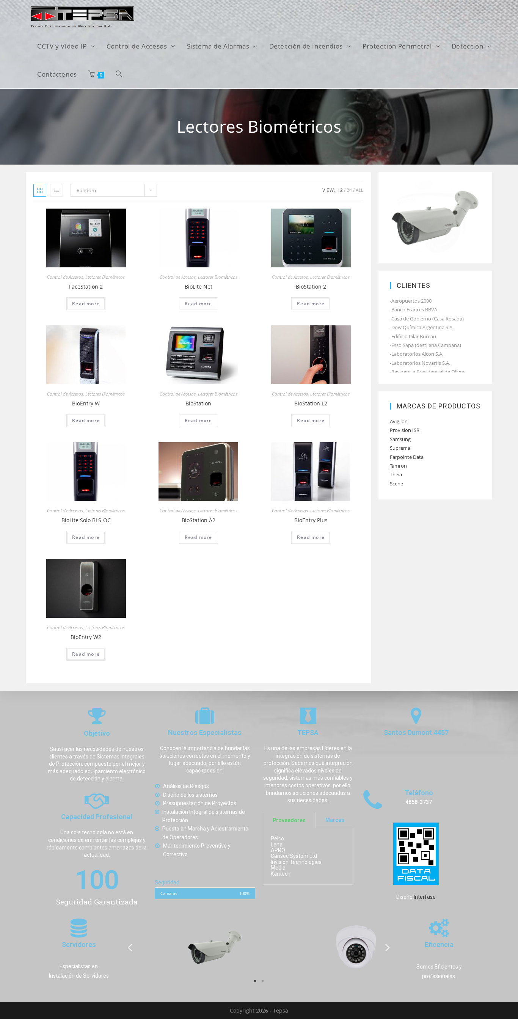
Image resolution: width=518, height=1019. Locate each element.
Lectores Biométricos (105, 277)
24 (349, 190)
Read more (86, 303)
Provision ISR (404, 430)
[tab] (289, 820)
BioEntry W (86, 403)
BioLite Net (198, 286)
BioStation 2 (311, 286)
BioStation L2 (310, 403)
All (359, 190)
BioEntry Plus (311, 520)
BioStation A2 (198, 520)
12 (340, 190)
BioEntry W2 (86, 637)
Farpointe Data (407, 457)
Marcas (334, 820)
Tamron (398, 465)
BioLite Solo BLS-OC (86, 520)
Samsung (400, 439)
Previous (130, 947)
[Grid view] (39, 190)
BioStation (198, 403)
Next (388, 947)
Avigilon (399, 421)
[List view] (56, 190)
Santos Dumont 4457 (416, 733)
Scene (396, 483)
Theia (396, 474)
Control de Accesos (65, 277)
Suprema (400, 447)
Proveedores (289, 820)
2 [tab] (263, 981)
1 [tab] (255, 981)
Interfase (425, 897)
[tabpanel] (189, 947)
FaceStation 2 (86, 286)
